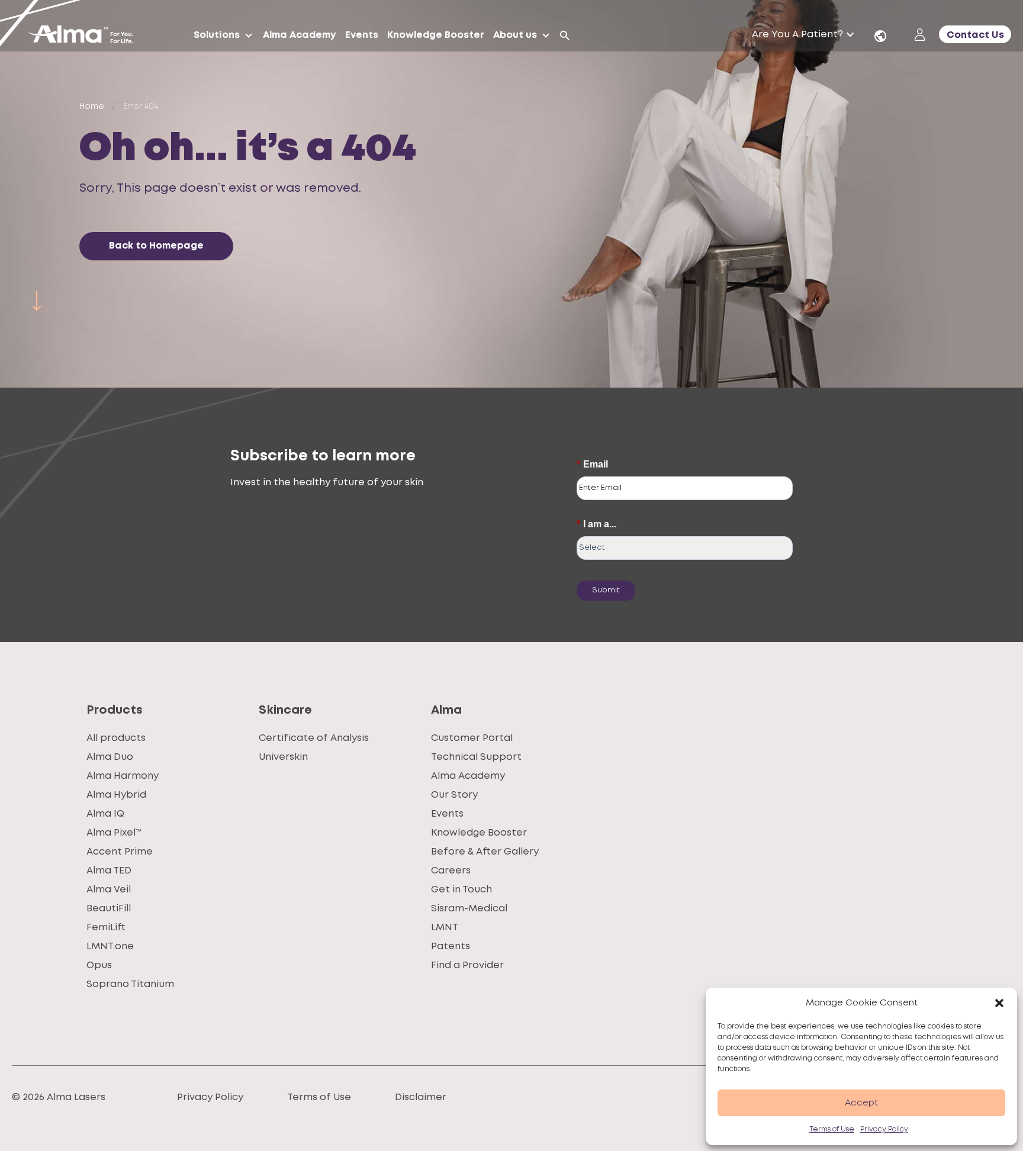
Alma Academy (468, 776)
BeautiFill (108, 908)
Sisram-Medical (469, 908)
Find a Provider (467, 965)
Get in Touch (461, 889)
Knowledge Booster (479, 832)
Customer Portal (472, 738)
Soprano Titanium (130, 984)
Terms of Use (831, 1129)
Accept (861, 1103)
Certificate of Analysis (314, 738)
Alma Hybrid (116, 795)
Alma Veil (108, 889)
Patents (450, 946)
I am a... (596, 524)
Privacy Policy (884, 1129)
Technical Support (476, 757)
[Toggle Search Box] (565, 35)
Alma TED (108, 870)
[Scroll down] (36, 301)
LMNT (444, 927)
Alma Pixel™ (113, 832)
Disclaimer (420, 1097)
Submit (606, 590)
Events (447, 814)
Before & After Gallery (485, 851)
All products (116, 738)
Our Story (454, 795)
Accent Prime (119, 851)
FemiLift (106, 927)
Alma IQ (105, 814)
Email (592, 464)
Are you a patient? (797, 34)
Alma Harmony (122, 776)
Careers (451, 870)
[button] (999, 1003)
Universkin (283, 757)
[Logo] (85, 35)
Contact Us (975, 35)
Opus (99, 965)
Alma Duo (109, 757)
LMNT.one (110, 946)
